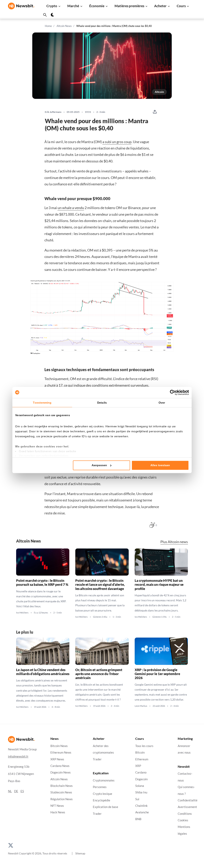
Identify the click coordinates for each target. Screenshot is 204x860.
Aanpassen (99, 465)
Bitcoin (140, 752)
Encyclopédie (101, 800)
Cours (181, 6)
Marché (73, 6)
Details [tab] (102, 402)
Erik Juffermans (53, 112)
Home (48, 26)
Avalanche (142, 812)
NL (10, 791)
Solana (139, 785)
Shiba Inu (141, 792)
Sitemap (80, 853)
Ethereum (141, 759)
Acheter (160, 6)
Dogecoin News (60, 772)
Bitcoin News (59, 746)
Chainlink (141, 805)
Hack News (57, 812)
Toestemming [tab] (42, 402)
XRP (138, 766)
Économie (96, 6)
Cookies (183, 820)
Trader (97, 759)
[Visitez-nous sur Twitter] (10, 845)
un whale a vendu (71, 207)
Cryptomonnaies (104, 780)
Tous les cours (144, 746)
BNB (138, 819)
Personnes (100, 787)
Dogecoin (141, 779)
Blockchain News (61, 785)
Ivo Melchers (22, 613)
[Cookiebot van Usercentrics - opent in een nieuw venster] (171, 392)
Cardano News (60, 766)
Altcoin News (64, 26)
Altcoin (159, 91)
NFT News (57, 805)
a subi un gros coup (116, 142)
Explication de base (105, 807)
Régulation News (61, 799)
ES (22, 791)
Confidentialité (187, 800)
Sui (137, 799)
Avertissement (187, 807)
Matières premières (129, 6)
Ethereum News (60, 752)
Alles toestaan (160, 465)
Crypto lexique (102, 793)
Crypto (51, 6)
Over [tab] (162, 402)
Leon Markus (141, 706)
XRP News (57, 759)
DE (16, 791)
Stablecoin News (61, 792)
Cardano (140, 772)
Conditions (185, 813)
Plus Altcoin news (174, 542)
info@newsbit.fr (18, 756)
